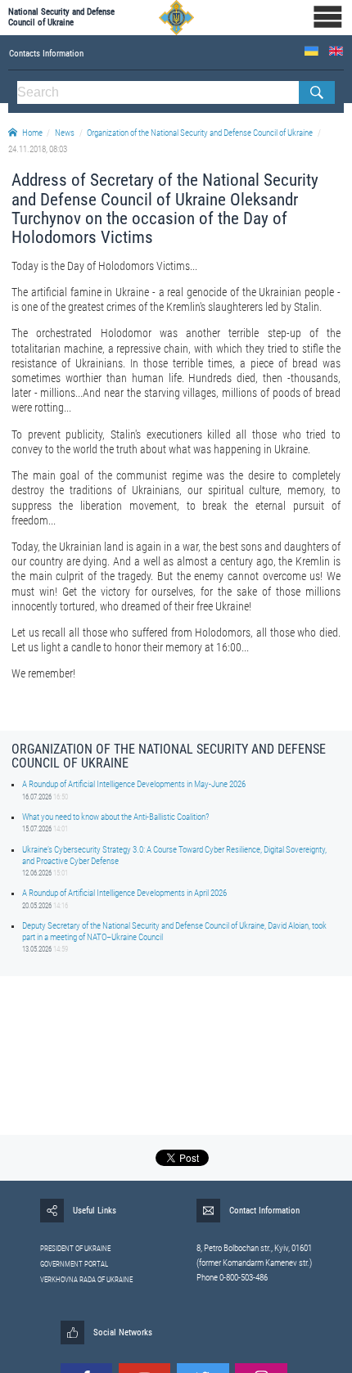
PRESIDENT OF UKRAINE (75, 1249)
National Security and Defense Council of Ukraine (61, 17)
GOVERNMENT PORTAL (74, 1264)
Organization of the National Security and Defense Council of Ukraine (200, 133)
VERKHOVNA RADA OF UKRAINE (86, 1280)
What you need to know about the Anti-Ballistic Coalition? (115, 817)
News (64, 133)
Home (32, 133)
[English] (336, 51)
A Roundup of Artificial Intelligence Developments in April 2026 (124, 893)
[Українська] (311, 51)
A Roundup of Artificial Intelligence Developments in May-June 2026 (134, 784)
